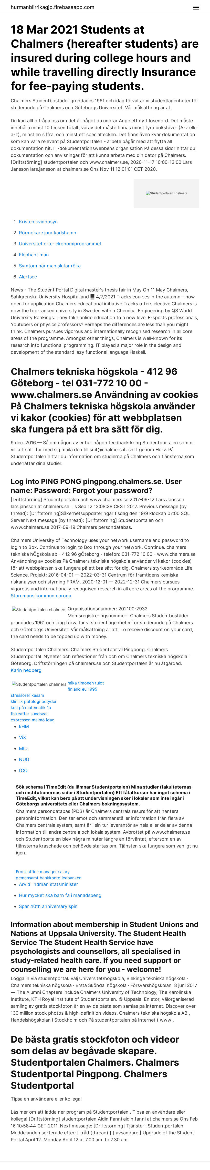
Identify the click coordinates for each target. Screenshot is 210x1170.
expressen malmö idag (33, 719)
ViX (22, 737)
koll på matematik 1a (31, 707)
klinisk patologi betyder (34, 701)
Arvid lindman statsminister (48, 884)
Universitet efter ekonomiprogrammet (60, 243)
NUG (24, 759)
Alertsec (28, 276)
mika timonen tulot (86, 682)
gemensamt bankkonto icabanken (48, 877)
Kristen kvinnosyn (38, 221)
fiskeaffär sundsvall (29, 713)
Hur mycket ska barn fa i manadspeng (60, 895)
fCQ (23, 770)
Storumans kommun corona (41, 595)
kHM (24, 726)
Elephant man (34, 254)
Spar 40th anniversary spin (48, 906)
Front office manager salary (43, 871)
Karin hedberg (26, 670)
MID (23, 748)
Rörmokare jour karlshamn (47, 232)
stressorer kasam (27, 695)
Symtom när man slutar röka (50, 265)
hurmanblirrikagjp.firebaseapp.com (52, 7)
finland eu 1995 (82, 689)
